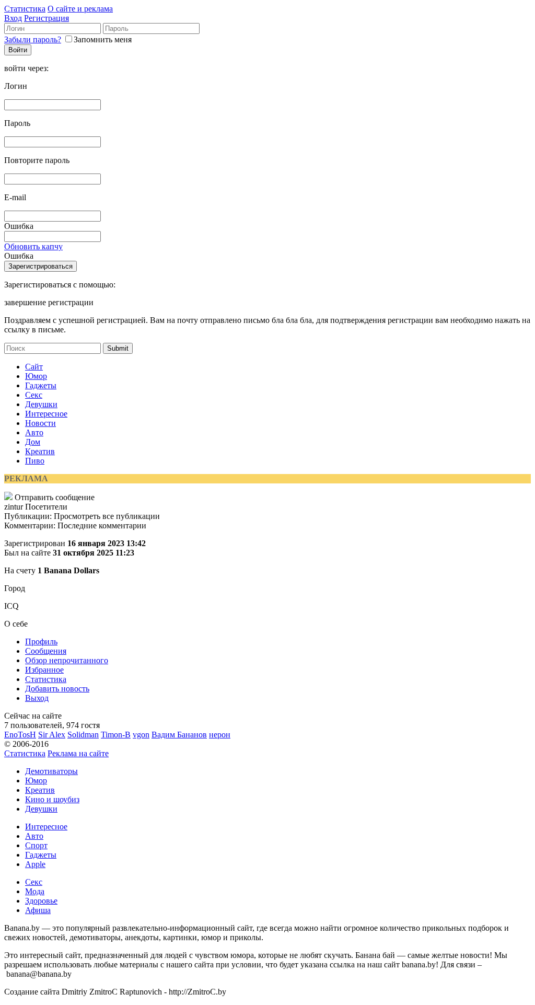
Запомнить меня (103, 39)
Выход (37, 698)
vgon (141, 734)
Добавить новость (57, 688)
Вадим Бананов (179, 734)
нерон (219, 734)
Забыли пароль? (32, 39)
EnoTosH (20, 734)
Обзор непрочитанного (66, 660)
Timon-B (116, 734)
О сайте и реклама (80, 8)
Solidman (83, 734)
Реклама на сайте (78, 753)
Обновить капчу (33, 246)
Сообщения (45, 650)
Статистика (24, 8)
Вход (13, 18)
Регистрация (46, 18)
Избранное (44, 669)
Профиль (41, 641)
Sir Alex (51, 734)
